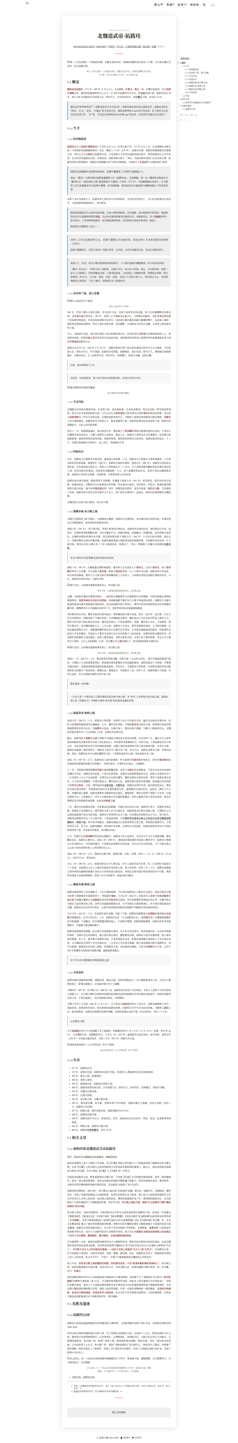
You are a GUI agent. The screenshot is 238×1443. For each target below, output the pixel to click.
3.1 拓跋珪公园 (188, 109)
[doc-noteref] (92, 107)
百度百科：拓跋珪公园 (83, 1377)
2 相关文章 (184, 99)
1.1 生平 (185, 66)
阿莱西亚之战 (102, 960)
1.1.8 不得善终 (191, 92)
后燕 (140, 312)
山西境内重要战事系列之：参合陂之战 (123, 591)
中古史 (120, 46)
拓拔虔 (76, 1391)
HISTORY (101, 46)
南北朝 (146, 46)
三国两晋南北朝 (133, 46)
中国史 (111, 46)
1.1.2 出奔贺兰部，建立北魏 (197, 73)
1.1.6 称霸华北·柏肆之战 (195, 86)
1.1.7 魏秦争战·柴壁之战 (195, 89)
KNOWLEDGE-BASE (84, 46)
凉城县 (84, 1323)
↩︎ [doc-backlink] (81, 1388)
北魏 (153, 46)
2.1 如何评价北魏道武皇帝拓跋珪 (196, 103)
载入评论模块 (119, 1412)
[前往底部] (188, 120)
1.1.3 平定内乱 (191, 76)
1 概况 (183, 63)
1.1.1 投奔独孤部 (192, 69)
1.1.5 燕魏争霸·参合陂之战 (196, 83)
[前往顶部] (184, 120)
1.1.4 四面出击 (191, 79)
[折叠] (180, 120)
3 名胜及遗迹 (185, 106)
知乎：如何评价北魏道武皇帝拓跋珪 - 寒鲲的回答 (92, 1157)
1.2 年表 (185, 96)
